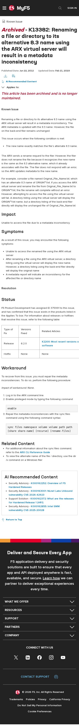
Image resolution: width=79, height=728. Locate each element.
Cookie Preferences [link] (39, 711)
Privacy (42, 699)
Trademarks (16, 699)
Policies (30, 699)
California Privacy (59, 699)
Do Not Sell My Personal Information (39, 705)
